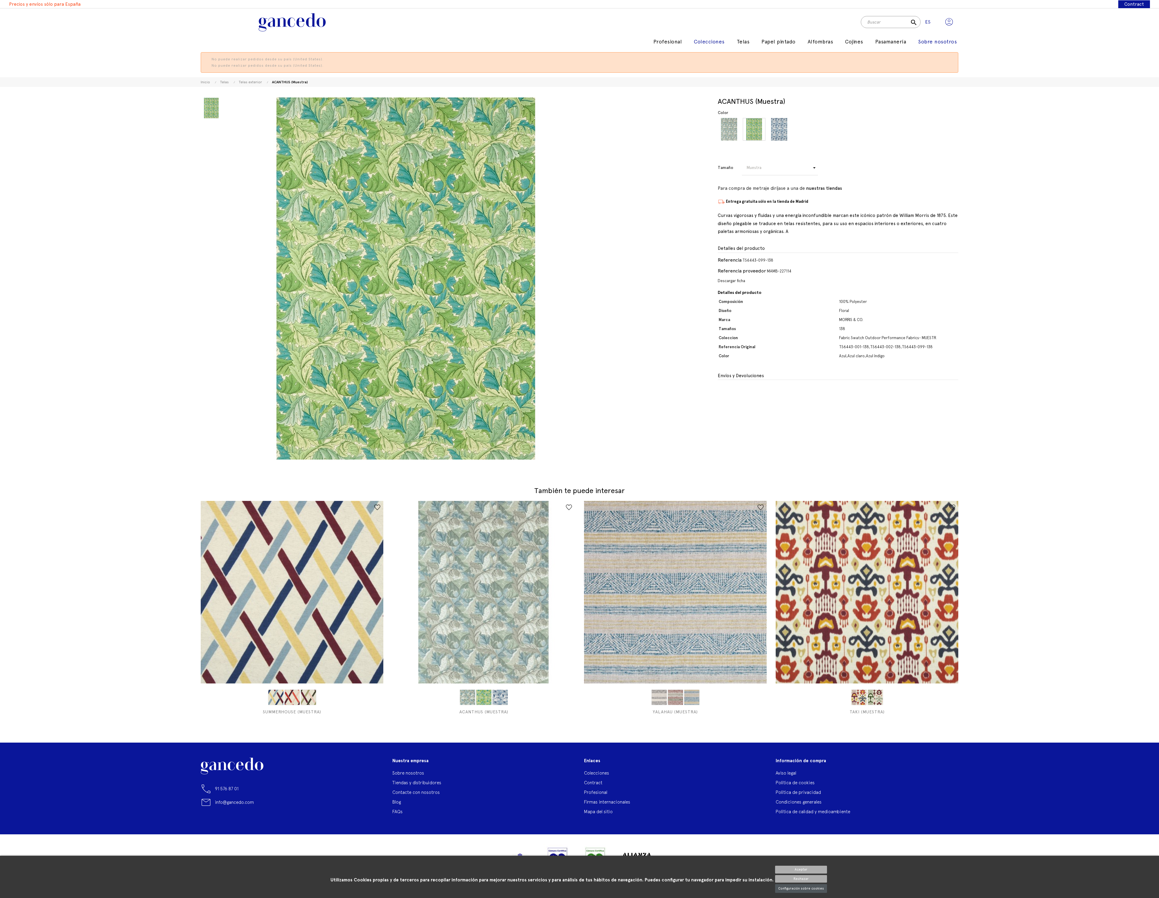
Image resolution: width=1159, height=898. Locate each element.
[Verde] (308, 697)
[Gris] (659, 697)
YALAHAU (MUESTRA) (675, 711)
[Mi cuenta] (949, 22)
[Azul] (729, 129)
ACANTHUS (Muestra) (483, 711)
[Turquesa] (691, 697)
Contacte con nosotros (416, 792)
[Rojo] (292, 697)
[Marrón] (859, 697)
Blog (396, 801)
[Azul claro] (754, 129)
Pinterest (733, 392)
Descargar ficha (731, 281)
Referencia (730, 260)
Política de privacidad (798, 792)
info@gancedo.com (234, 802)
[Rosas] (675, 697)
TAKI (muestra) (867, 711)
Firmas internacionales (607, 801)
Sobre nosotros (408, 772)
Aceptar (801, 869)
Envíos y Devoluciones (741, 375)
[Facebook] (205, 826)
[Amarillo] (275, 697)
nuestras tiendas (824, 188)
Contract (1134, 4)
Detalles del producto (741, 248)
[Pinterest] (237, 826)
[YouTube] (221, 826)
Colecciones (596, 772)
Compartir (721, 392)
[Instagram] (253, 826)
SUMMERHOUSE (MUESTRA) (292, 711)
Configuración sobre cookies (801, 888)
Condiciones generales (799, 801)
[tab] (838, 248)
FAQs (397, 811)
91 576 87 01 (226, 788)
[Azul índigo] (779, 129)
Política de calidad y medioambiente (813, 811)
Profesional (595, 792)
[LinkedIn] (269, 824)
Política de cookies (795, 782)
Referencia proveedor (742, 271)
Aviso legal (786, 772)
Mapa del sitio (598, 811)
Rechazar (801, 879)
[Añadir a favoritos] (377, 507)
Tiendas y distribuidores (416, 782)
